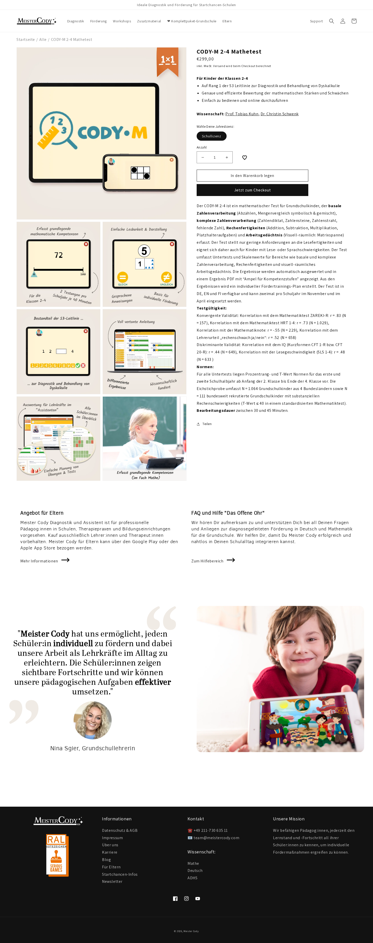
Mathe (193, 863)
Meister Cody (191, 931)
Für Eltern (111, 866)
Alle (43, 39)
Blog (106, 859)
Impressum (112, 837)
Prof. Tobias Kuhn (241, 114)
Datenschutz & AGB (120, 830)
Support (316, 21)
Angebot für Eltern (42, 513)
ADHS (192, 878)
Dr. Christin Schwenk (280, 114)
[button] (331, 21)
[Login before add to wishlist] (244, 157)
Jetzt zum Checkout (252, 190)
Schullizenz (211, 136)
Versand (219, 66)
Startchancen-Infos (120, 874)
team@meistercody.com (216, 837)
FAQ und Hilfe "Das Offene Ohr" (228, 513)
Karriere (109, 852)
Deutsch (195, 870)
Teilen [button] (207, 424)
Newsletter (112, 881)
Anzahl (202, 147)
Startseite (25, 39)
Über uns (110, 844)
